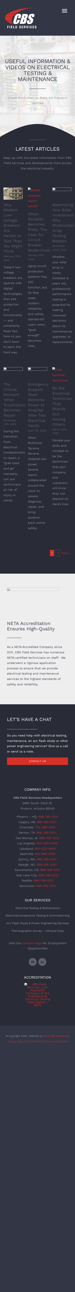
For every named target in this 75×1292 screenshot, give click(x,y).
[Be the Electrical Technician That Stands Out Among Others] (62, 375)
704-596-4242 (45, 827)
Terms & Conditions (56, 1041)
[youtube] (33, 962)
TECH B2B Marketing (55, 1036)
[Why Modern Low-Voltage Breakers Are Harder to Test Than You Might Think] (13, 194)
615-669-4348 (45, 854)
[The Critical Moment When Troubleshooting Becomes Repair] (13, 373)
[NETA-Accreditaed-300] (37, 984)
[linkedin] (42, 962)
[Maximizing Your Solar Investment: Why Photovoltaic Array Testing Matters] (62, 194)
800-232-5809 (45, 848)
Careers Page (32, 943)
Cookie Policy (34, 1041)
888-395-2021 (48, 816)
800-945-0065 (47, 843)
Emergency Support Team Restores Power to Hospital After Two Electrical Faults (38, 405)
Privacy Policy (16, 1041)
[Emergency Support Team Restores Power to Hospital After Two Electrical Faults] (37, 373)
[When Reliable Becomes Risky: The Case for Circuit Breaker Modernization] (37, 198)
